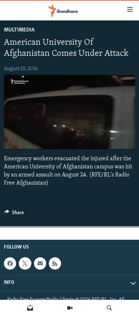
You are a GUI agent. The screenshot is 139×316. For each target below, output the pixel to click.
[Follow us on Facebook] (10, 263)
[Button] (14, 214)
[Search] (109, 308)
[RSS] (55, 263)
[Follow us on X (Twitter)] (25, 263)
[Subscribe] (40, 263)
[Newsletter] (30, 308)
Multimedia (19, 30)
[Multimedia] (70, 308)
